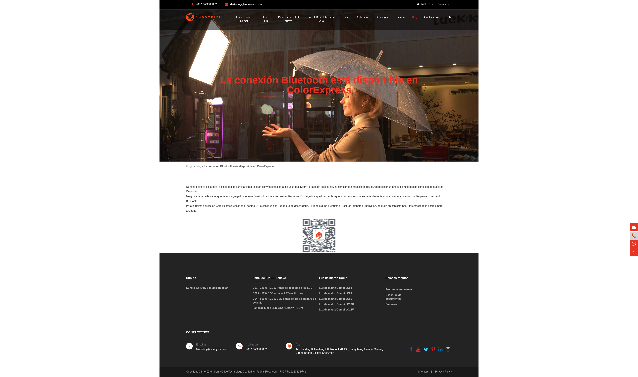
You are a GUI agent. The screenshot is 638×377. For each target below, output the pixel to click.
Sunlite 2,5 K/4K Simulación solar (207, 287)
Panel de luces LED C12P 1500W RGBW (278, 308)
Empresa (400, 17)
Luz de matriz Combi (244, 19)
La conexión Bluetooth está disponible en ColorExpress (239, 166)
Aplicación (363, 17)
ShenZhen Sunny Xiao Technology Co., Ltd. (227, 371)
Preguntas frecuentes (399, 289)
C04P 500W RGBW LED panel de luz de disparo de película (284, 300)
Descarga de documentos (393, 297)
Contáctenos (431, 17)
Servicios (443, 4)
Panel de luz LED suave (288, 19)
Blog (415, 17)
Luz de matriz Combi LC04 (335, 293)
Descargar (382, 17)
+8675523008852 (206, 4)
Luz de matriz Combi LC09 (335, 298)
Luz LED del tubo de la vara (321, 19)
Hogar (189, 166)
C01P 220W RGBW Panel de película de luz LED (283, 287)
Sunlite (346, 17)
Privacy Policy (443, 371)
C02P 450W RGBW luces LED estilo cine (278, 293)
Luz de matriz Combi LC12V (336, 309)
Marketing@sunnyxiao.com (246, 4)
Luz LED (265, 19)
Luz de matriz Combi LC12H (336, 304)
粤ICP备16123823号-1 (292, 371)
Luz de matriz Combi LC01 (335, 287)
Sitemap (423, 371)
